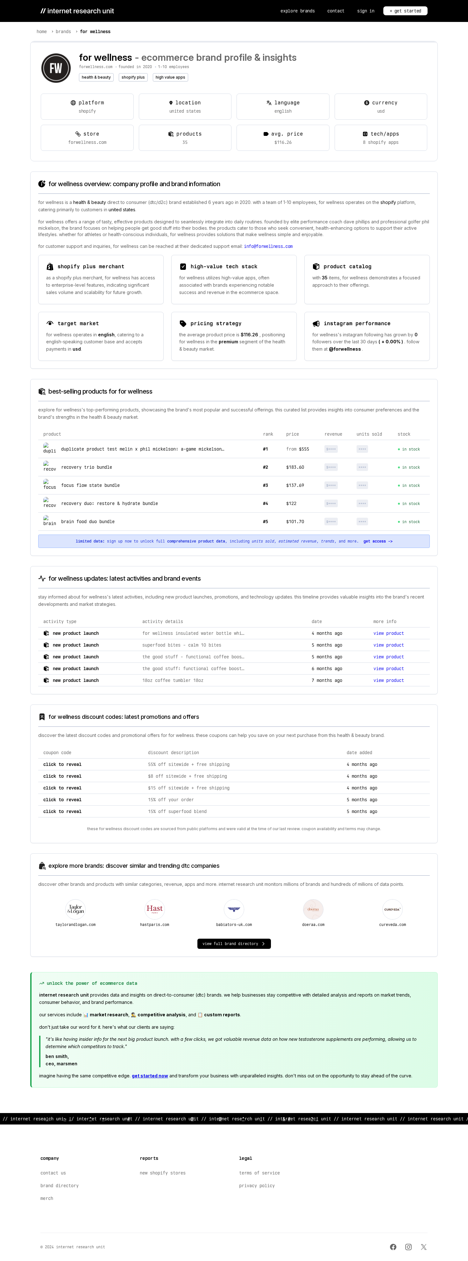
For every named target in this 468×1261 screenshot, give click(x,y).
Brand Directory (59, 1185)
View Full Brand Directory (230, 944)
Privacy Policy (257, 1185)
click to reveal (62, 764)
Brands (63, 31)
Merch (46, 1198)
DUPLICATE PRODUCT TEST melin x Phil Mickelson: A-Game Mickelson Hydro (149, 449)
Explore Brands (297, 10)
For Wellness (95, 31)
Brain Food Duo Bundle (88, 521)
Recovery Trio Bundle (86, 467)
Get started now (150, 1075)
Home (42, 31)
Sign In (365, 10)
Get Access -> (378, 541)
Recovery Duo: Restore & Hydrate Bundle (109, 503)
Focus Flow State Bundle (90, 485)
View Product (388, 633)
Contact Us (53, 1172)
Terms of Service (259, 1172)
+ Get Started (405, 10)
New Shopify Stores (163, 1172)
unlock (338, 449)
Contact (335, 10)
